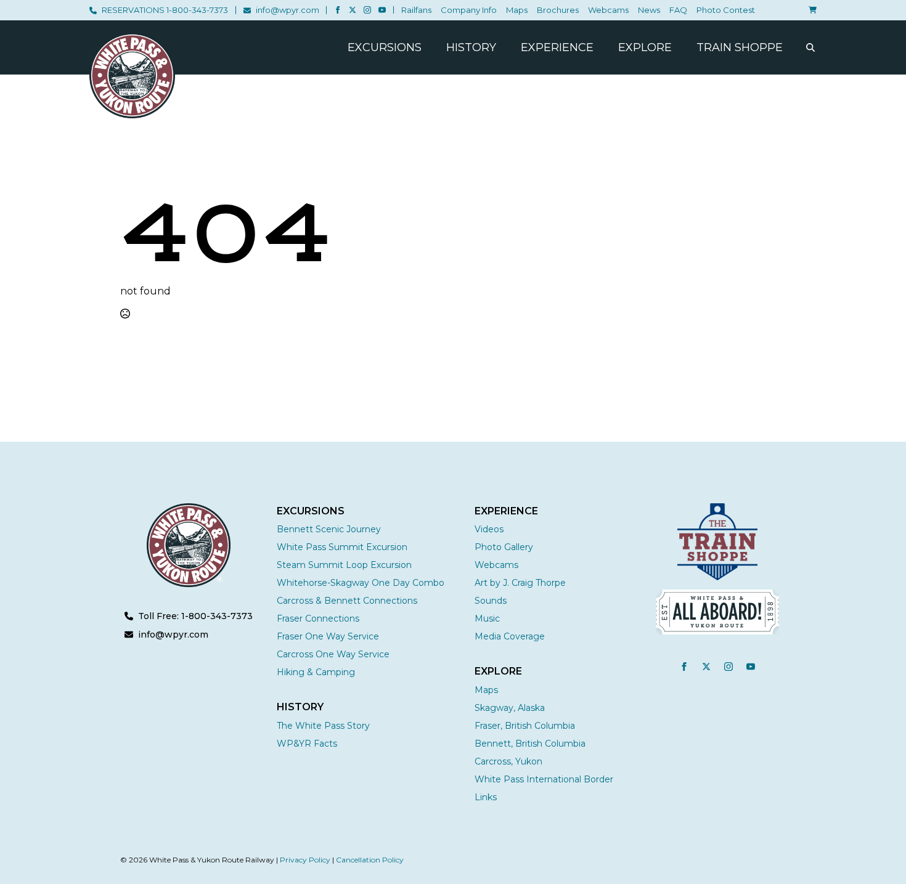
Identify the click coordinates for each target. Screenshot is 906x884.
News (649, 10)
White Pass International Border (544, 779)
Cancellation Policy (370, 859)
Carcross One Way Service (333, 654)
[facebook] (337, 10)
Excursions (385, 47)
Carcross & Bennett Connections (347, 600)
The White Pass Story (323, 725)
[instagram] (367, 10)
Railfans (416, 10)
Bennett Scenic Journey (329, 529)
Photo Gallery (504, 547)
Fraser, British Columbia (525, 725)
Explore (645, 47)
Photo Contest (725, 10)
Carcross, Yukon (508, 761)
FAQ (678, 10)
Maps (517, 10)
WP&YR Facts (307, 743)
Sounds (491, 600)
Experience (557, 47)
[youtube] (382, 10)
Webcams (608, 10)
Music (487, 618)
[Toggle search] (810, 47)
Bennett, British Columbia (530, 743)
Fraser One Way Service (328, 636)
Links (486, 797)
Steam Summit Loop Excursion (344, 564)
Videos (489, 529)
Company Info (469, 10)
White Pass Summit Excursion (342, 547)
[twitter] (352, 10)
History (471, 47)
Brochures (558, 10)
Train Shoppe (739, 47)
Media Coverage (510, 636)
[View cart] (810, 10)
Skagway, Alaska (510, 707)
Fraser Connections (318, 618)
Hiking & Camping (316, 672)
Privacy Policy (305, 859)
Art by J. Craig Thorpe (520, 582)
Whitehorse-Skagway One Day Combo (360, 582)
